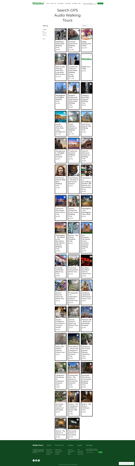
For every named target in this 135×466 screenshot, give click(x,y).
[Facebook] (36, 460)
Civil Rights (45, 32)
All (43, 31)
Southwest (45, 35)
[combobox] (87, 26)
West (44, 34)
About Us (70, 452)
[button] (100, 3)
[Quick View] (60, 34)
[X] (34, 460)
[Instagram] (39, 460)
